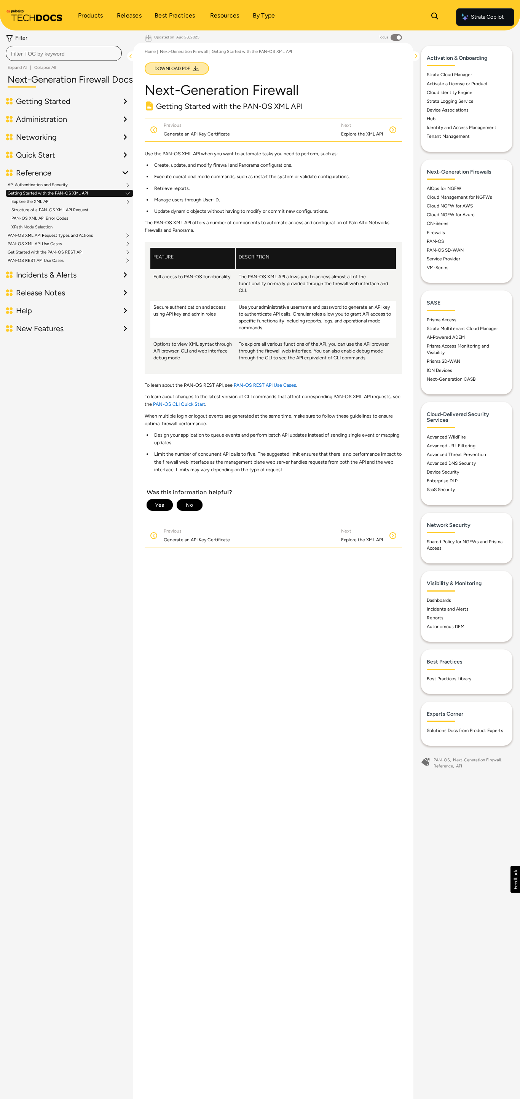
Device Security (443, 472)
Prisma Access (441, 319)
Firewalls (436, 232)
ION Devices (439, 370)
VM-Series (437, 267)
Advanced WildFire (446, 437)
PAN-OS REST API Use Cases (36, 260)
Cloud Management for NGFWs (459, 197)
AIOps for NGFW (444, 188)
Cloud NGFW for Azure (451, 214)
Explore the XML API (30, 201)
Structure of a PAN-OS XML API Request (49, 209)
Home (150, 51)
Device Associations (448, 110)
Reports (435, 617)
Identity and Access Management (461, 127)
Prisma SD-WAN (443, 361)
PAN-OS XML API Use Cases (35, 244)
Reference (443, 766)
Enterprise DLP (442, 480)
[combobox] (64, 53)
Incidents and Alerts (448, 609)
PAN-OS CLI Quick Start (179, 404)
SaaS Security (441, 489)
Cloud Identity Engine (449, 92)
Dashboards (439, 600)
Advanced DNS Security (451, 463)
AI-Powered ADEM (446, 337)
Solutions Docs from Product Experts (465, 730)
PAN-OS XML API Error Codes (39, 218)
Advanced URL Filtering (451, 445)
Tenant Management (448, 136)
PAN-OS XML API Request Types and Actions (50, 235)
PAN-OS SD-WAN (445, 250)
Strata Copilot (487, 17)
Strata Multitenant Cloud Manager (462, 328)
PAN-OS (435, 241)
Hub (431, 118)
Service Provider (443, 259)
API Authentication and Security (38, 185)
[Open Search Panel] (434, 17)
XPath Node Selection (32, 227)
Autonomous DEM (445, 626)
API (459, 766)
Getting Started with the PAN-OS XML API (48, 193)
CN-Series (437, 223)
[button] (515, 879)
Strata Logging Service (450, 101)
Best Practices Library (449, 678)
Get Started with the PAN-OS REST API (45, 252)
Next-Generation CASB (451, 379)
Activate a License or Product (457, 83)
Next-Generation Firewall (183, 51)
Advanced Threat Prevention (456, 454)
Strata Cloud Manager (449, 74)
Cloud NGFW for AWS (450, 206)
